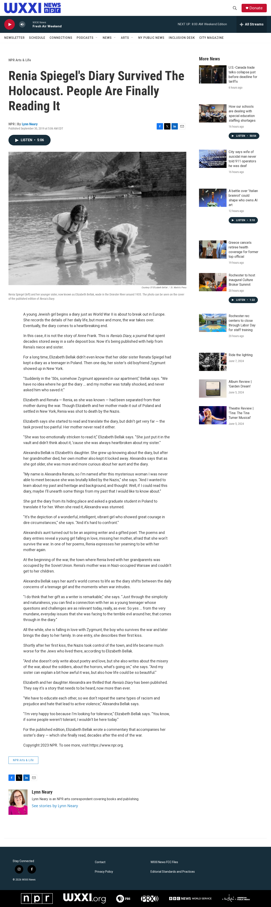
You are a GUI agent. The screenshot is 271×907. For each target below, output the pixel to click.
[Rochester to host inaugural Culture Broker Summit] (213, 282)
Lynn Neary (30, 124)
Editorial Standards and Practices (173, 871)
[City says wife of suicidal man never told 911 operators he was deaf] (213, 159)
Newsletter (14, 37)
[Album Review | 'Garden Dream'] (213, 388)
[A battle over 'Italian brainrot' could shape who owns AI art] (213, 198)
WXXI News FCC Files (164, 862)
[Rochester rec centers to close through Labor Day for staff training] (213, 323)
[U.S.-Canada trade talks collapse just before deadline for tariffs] (213, 74)
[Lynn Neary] (18, 802)
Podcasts (85, 37)
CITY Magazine (211, 37)
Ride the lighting (241, 355)
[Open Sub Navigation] (96, 37)
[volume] (22, 24)
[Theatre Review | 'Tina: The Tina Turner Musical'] (213, 415)
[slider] (29, 24)
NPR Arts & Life (19, 60)
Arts (125, 37)
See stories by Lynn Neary (55, 805)
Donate (256, 8)
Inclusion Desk (182, 37)
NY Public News (151, 37)
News (107, 37)
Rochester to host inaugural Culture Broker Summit (242, 280)
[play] (9, 24)
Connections (61, 37)
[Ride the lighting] (213, 362)
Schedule (37, 37)
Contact (100, 862)
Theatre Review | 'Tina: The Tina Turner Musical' (241, 413)
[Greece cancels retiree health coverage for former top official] (213, 249)
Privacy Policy (104, 871)
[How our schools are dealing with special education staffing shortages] (213, 113)
